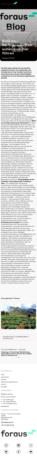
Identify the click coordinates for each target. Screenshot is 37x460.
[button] (2, 329)
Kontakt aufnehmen (10, 410)
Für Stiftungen (8, 400)
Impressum (5, 377)
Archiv (3, 384)
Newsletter (5, 406)
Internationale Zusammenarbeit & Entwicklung (17, 33)
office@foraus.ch (7, 422)
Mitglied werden (7, 394)
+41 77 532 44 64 (7, 425)
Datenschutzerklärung (9, 382)
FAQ (2, 374)
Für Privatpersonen (10, 403)
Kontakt (4, 387)
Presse (3, 379)
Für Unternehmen (9, 401)
